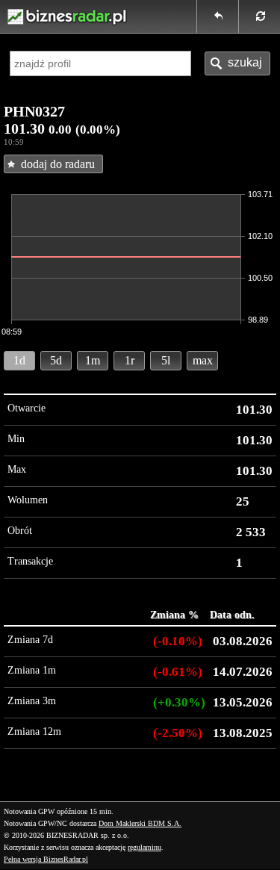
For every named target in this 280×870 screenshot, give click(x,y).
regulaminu (144, 847)
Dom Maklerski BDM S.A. (140, 823)
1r (129, 360)
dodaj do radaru (58, 164)
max (203, 360)
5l (165, 360)
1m (92, 360)
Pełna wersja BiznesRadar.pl (46, 859)
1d (19, 360)
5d (56, 360)
